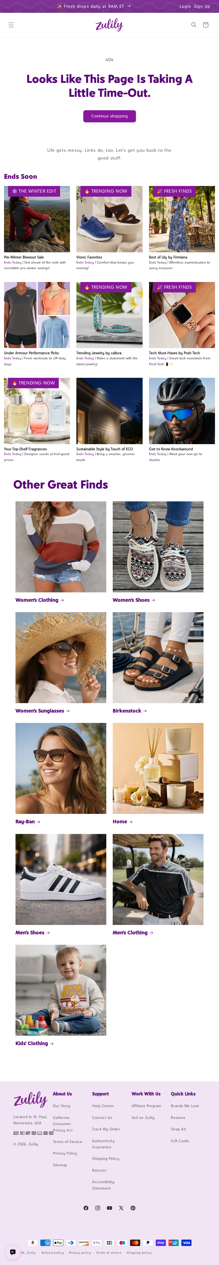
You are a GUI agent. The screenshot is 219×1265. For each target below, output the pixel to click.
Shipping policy (139, 1253)
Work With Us (146, 1093)
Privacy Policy (65, 1153)
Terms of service (109, 1253)
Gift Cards (180, 1141)
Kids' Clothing (31, 1043)
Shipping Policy (105, 1158)
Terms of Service (68, 1142)
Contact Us (102, 1117)
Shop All (178, 1129)
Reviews (178, 1117)
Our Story (62, 1106)
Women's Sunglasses (39, 711)
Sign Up (202, 6)
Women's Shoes (131, 600)
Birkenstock (127, 711)
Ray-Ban (25, 821)
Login (185, 6)
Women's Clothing (36, 600)
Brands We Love (185, 1106)
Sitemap (60, 1165)
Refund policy (53, 1253)
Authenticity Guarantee (103, 1144)
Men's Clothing (130, 932)
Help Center (103, 1106)
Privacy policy (80, 1253)
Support (100, 1093)
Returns (99, 1170)
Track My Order (106, 1129)
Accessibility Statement (103, 1185)
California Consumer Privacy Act (63, 1123)
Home (120, 821)
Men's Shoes (29, 932)
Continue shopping (109, 116)
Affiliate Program (146, 1106)
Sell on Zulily (143, 1117)
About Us (62, 1093)
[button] (11, 25)
